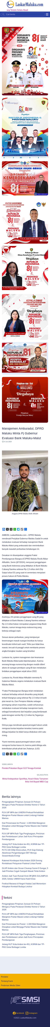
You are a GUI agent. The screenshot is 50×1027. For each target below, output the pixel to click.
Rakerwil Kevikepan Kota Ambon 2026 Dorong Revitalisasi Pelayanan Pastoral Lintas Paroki (22, 862)
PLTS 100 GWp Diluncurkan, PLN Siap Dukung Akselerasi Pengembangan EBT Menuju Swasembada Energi (22, 853)
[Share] (25, 529)
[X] (7, 529)
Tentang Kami (7, 981)
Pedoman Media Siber (10, 985)
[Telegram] (18, 529)
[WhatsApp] (15, 529)
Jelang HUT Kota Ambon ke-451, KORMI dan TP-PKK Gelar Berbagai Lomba (23, 845)
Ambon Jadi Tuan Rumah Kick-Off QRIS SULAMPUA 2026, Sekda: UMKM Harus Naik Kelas (25, 877)
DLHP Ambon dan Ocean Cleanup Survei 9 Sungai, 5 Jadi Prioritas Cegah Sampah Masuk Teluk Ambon (25, 869)
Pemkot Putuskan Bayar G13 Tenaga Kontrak (21, 768)
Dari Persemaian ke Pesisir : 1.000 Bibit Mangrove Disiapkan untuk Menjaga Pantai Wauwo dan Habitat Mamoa (24, 826)
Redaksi (4, 977)
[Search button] (3, 14)
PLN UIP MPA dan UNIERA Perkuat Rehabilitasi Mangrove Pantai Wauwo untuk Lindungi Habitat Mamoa (23, 815)
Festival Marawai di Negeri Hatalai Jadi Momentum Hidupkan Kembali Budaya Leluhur (24, 885)
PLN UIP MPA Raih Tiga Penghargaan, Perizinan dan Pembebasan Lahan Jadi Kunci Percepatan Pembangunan (23, 836)
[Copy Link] (22, 529)
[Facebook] (4, 529)
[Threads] (11, 529)
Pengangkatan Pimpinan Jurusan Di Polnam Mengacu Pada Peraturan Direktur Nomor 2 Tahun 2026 (23, 805)
